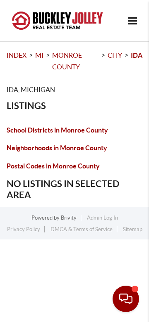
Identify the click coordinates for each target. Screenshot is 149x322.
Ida (136, 55)
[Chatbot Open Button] (126, 299)
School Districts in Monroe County (57, 130)
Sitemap (132, 229)
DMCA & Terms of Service (81, 229)
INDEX (16, 55)
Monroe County (67, 61)
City (115, 55)
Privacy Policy (23, 229)
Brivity (69, 218)
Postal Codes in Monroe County (53, 166)
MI (39, 55)
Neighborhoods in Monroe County (57, 148)
